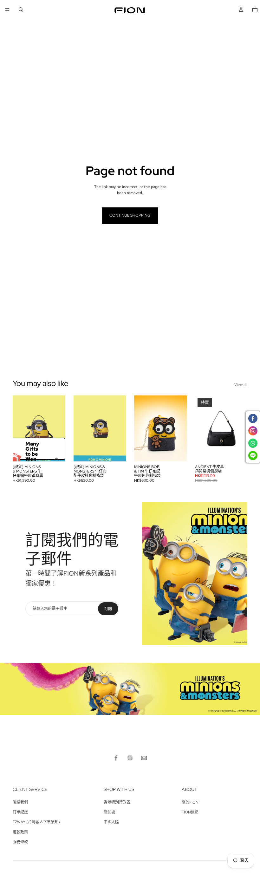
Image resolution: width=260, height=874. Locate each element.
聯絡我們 (20, 802)
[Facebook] (116, 758)
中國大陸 (111, 822)
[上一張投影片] (20, 428)
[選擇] (237, 451)
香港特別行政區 (117, 802)
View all (240, 384)
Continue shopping (130, 215)
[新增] (55, 451)
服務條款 (20, 842)
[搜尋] (21, 9)
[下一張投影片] (58, 428)
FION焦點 (190, 812)
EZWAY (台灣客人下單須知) (36, 822)
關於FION (190, 802)
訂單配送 (20, 812)
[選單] (7, 9)
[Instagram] (130, 758)
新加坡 (109, 812)
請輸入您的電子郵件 (50, 608)
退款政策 (20, 832)
